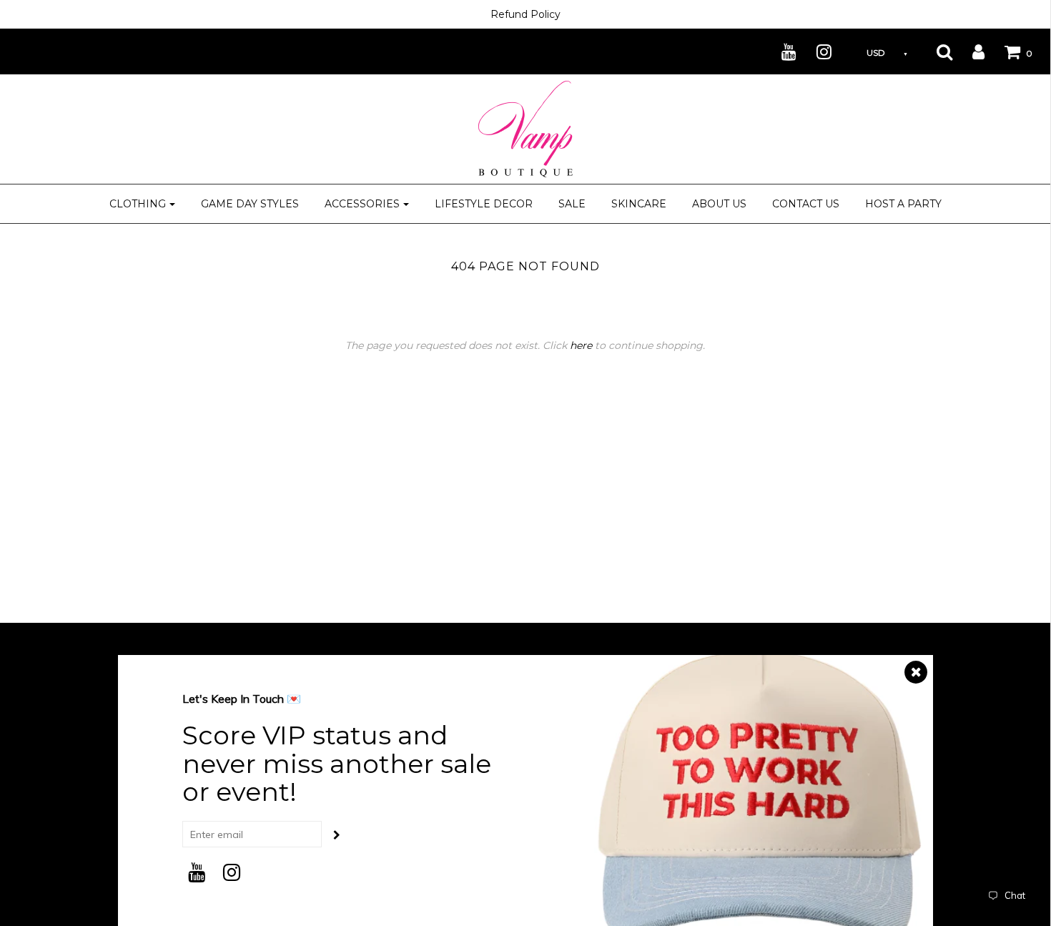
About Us (719, 203)
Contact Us (805, 203)
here (581, 345)
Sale (572, 203)
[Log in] (969, 51)
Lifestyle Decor (484, 203)
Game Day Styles (250, 203)
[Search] (935, 51)
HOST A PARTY (903, 203)
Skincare (638, 203)
